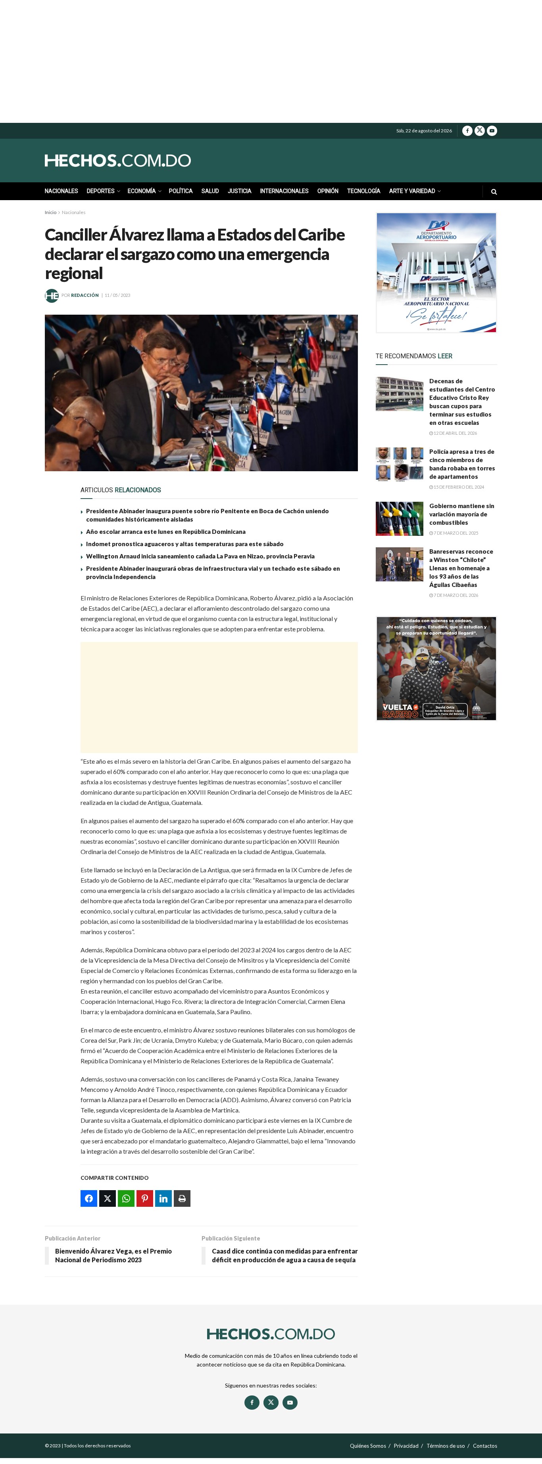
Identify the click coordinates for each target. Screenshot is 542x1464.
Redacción (85, 295)
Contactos (485, 1446)
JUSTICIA (240, 191)
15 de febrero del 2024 (458, 486)
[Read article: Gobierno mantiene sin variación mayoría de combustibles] (399, 519)
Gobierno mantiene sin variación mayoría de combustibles (461, 514)
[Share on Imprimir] (56, 693)
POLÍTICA (181, 191)
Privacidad (406, 1446)
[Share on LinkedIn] (56, 675)
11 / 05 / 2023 (117, 295)
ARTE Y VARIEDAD (412, 191)
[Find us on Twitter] (480, 131)
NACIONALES (61, 191)
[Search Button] (494, 191)
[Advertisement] (271, 61)
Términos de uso (446, 1446)
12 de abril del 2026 (455, 433)
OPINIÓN (327, 191)
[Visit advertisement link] (436, 272)
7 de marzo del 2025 (455, 532)
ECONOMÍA (142, 191)
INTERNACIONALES (284, 191)
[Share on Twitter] (56, 620)
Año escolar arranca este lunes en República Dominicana (166, 531)
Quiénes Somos (368, 1446)
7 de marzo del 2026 (455, 595)
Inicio (50, 212)
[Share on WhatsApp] (56, 638)
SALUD (210, 191)
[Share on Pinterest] (56, 657)
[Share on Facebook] (56, 602)
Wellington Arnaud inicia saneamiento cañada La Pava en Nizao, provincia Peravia (200, 556)
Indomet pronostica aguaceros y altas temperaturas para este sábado (185, 543)
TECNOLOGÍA (364, 191)
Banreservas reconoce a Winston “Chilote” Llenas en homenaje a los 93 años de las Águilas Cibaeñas (461, 568)
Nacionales (74, 212)
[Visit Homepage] (136, 160)
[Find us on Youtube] (492, 131)
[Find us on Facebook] (467, 131)
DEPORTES (101, 191)
